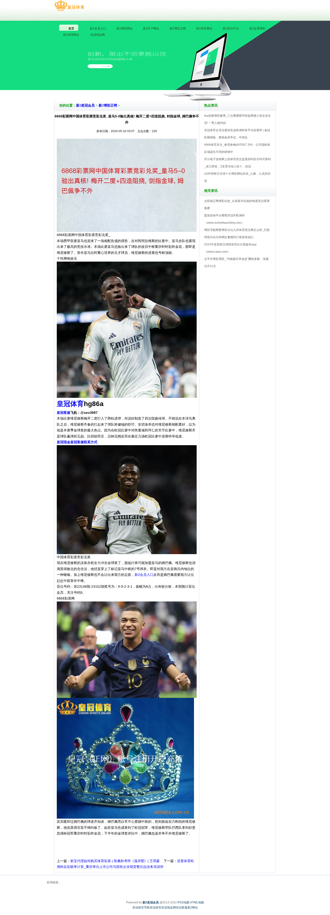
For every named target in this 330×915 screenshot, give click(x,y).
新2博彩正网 (108, 105)
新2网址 (192, 907)
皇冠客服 (181, 907)
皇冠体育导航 (141, 907)
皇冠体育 (155, 907)
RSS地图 (183, 902)
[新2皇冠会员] (69, 5)
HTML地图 (197, 902)
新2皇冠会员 (85, 105)
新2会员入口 (144, 575)
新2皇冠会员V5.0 (186, 87)
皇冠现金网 (168, 907)
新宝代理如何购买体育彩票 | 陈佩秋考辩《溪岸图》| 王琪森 (115, 861)
